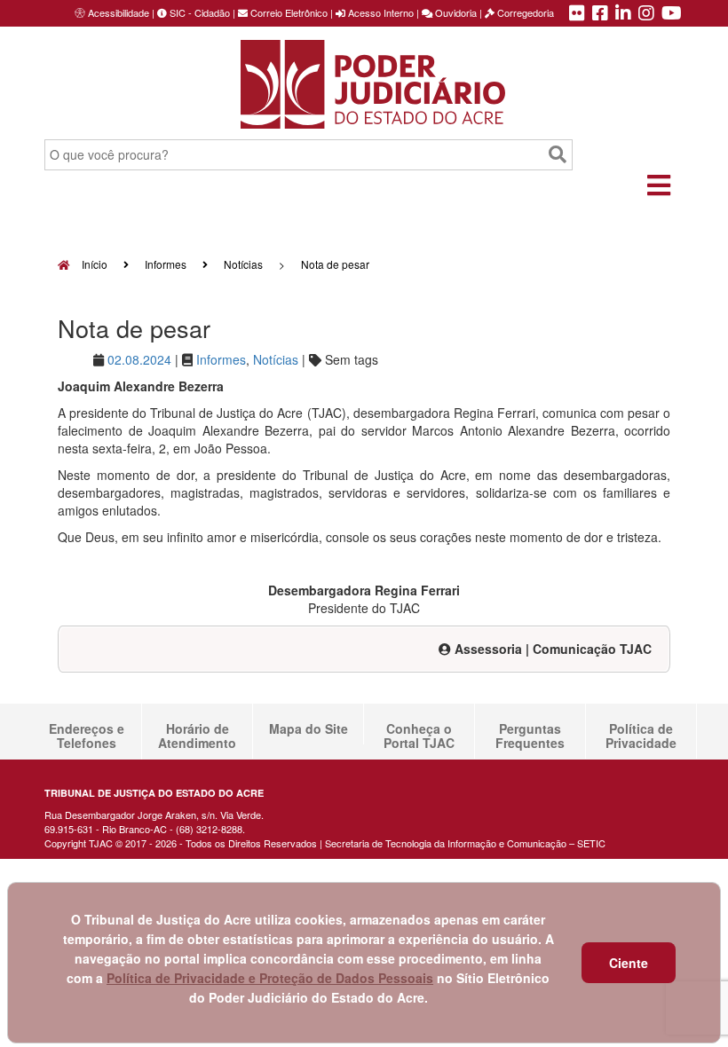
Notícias (243, 264)
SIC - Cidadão (198, 12)
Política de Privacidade (641, 735)
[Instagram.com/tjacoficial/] (646, 14)
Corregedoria (524, 12)
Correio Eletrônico (288, 12)
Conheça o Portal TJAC (419, 735)
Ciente (628, 963)
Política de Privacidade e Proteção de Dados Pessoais (270, 978)
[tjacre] (623, 14)
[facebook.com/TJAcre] (600, 14)
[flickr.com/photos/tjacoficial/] (577, 14)
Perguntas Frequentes (530, 735)
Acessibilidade (118, 12)
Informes (165, 264)
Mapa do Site (308, 728)
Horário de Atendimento (197, 735)
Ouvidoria (454, 12)
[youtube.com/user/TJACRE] (672, 14)
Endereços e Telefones (86, 735)
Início (93, 264)
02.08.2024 (139, 359)
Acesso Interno (379, 12)
